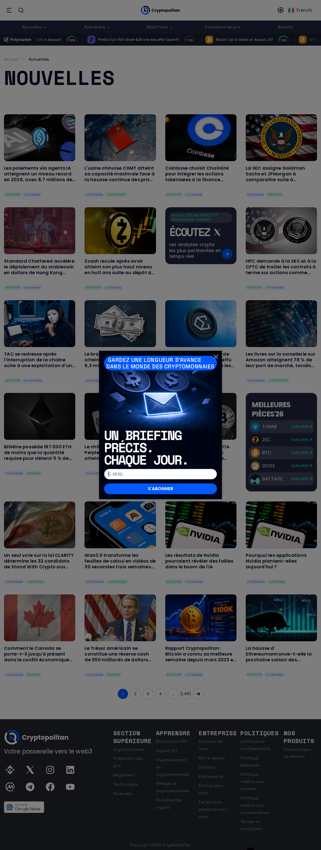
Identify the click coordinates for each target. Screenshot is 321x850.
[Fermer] (216, 357)
